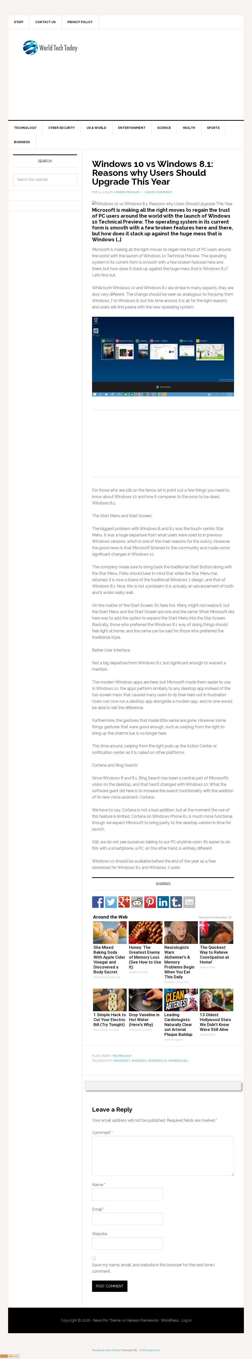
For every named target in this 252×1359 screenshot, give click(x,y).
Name (98, 1184)
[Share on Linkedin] (163, 902)
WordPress (170, 1320)
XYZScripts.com (149, 1350)
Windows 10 (157, 1060)
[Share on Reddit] (137, 902)
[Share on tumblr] (176, 902)
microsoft (122, 1060)
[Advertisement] (171, 73)
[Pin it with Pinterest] (150, 902)
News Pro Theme (107, 1320)
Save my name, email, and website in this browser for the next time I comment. (153, 1268)
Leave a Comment (158, 192)
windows (138, 1060)
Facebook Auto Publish (106, 1350)
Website (99, 1234)
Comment (102, 1132)
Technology (122, 1055)
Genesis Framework (142, 1320)
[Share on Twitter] (111, 902)
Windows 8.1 (178, 1060)
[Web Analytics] (10, 1355)
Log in (186, 1320)
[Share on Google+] (124, 902)
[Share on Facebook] (98, 902)
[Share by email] (189, 902)
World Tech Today (50, 50)
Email (98, 1209)
